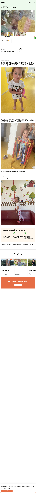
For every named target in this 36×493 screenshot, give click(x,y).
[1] (4, 34)
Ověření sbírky (19, 51)
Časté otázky (14, 51)
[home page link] (3, 2)
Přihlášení (29, 2)
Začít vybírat (18, 285)
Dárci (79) (5, 51)
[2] (11, 34)
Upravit (28, 490)
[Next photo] (33, 21)
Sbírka (2, 51)
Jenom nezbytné (18, 490)
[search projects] (32, 2)
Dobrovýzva (9, 51)
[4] (23, 34)
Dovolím (6, 490)
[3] (17, 34)
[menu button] (34, 2)
